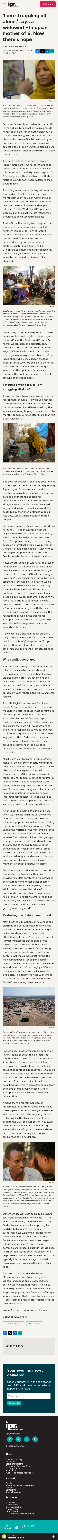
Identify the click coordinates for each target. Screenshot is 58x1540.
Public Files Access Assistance (20, 1472)
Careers (9, 1487)
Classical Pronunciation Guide (20, 1513)
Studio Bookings (13, 1492)
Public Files (11, 1470)
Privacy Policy (12, 1509)
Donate (49, 4)
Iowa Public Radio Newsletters (20, 1485)
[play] (4, 1536)
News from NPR (13, 1324)
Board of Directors (14, 1463)
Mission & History (14, 1459)
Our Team (10, 1461)
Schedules (10, 1502)
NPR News (34, 1324)
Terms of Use (12, 1511)
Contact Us (11, 1489)
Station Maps (12, 1504)
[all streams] (54, 1536)
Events (9, 1483)
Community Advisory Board (18, 1466)
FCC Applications (13, 1468)
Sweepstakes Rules (15, 1507)
